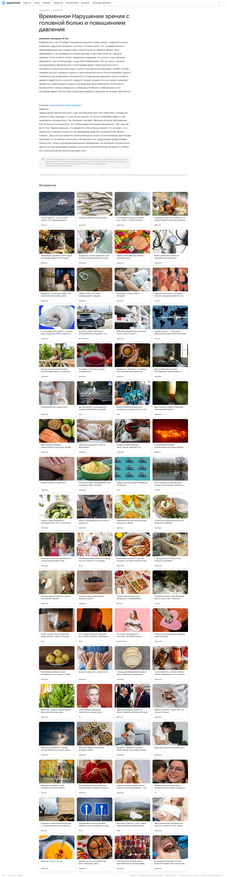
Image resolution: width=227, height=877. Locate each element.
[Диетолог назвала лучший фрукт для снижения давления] (56, 701)
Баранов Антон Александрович (66, 105)
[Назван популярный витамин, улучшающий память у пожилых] (56, 361)
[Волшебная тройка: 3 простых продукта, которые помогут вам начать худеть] (132, 550)
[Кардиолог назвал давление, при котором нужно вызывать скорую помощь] (94, 247)
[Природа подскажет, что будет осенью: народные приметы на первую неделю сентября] (170, 285)
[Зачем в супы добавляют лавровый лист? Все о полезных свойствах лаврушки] (56, 512)
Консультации (44, 10)
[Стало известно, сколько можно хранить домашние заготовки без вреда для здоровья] (170, 664)
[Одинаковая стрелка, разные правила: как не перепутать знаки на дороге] (94, 815)
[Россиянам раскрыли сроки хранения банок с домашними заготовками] (132, 853)
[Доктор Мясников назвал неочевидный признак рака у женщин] (170, 361)
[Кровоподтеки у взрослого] (56, 474)
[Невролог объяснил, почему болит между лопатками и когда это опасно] (132, 739)
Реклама (20, 875)
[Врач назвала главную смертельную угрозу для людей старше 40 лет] (56, 437)
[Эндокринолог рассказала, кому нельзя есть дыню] (132, 512)
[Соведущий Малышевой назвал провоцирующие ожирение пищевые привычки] (132, 664)
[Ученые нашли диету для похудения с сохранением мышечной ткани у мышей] (132, 588)
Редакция (133, 875)
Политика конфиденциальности (212, 875)
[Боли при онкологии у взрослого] (170, 739)
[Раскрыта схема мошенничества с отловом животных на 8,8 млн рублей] (56, 815)
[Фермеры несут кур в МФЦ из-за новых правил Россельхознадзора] (170, 209)
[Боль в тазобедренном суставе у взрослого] (94, 512)
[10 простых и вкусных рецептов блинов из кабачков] (170, 512)
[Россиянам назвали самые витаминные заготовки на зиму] (56, 664)
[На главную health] (12, 3)
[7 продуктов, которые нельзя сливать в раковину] (170, 550)
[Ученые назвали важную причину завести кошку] (170, 626)
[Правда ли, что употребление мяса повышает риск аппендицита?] (94, 853)
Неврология (57, 10)
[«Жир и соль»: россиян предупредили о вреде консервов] (94, 285)
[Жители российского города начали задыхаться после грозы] (56, 739)
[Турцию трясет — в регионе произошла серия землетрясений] (170, 323)
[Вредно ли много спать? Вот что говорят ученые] (170, 701)
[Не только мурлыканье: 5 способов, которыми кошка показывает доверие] (132, 626)
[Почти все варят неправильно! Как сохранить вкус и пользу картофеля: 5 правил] (94, 474)
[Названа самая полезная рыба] (94, 209)
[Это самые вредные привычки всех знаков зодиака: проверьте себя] (94, 626)
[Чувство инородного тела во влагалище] (94, 437)
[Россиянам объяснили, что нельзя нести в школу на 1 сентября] (94, 550)
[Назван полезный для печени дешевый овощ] (132, 247)
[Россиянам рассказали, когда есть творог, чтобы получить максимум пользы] (132, 209)
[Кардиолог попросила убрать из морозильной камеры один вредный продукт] (56, 285)
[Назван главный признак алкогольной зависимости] (132, 437)
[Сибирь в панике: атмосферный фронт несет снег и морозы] (170, 588)
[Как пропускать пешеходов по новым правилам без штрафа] (94, 399)
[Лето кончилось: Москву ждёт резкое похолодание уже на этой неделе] (170, 474)
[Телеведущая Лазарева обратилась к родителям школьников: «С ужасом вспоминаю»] (94, 701)
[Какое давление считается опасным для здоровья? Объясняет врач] (170, 247)
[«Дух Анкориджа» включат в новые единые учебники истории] (132, 701)
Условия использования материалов (151, 875)
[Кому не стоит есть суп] (56, 853)
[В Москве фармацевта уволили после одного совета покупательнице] (132, 323)
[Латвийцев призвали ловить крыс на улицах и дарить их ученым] (56, 247)
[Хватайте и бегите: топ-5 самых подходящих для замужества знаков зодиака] (132, 815)
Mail (3, 875)
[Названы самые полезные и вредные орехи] (94, 739)
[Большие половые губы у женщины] (132, 285)
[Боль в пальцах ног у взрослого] (94, 664)
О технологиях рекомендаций (189, 875)
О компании (11, 875)
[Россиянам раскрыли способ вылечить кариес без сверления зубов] (170, 853)
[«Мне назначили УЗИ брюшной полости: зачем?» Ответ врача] (170, 815)
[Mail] (3, 3)
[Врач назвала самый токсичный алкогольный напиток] (170, 399)
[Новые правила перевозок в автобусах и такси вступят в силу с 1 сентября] (132, 399)
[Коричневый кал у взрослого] (56, 399)
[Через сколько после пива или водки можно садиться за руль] (56, 626)
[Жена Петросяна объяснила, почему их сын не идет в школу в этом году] (170, 777)
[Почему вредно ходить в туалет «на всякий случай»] (56, 588)
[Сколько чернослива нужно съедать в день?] (94, 588)
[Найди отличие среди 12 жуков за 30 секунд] (132, 474)
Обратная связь (171, 875)
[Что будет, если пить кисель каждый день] (94, 361)
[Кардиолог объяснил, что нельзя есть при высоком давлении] (132, 361)
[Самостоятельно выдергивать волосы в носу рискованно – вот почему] (132, 777)
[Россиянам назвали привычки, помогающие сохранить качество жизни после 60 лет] (94, 777)
